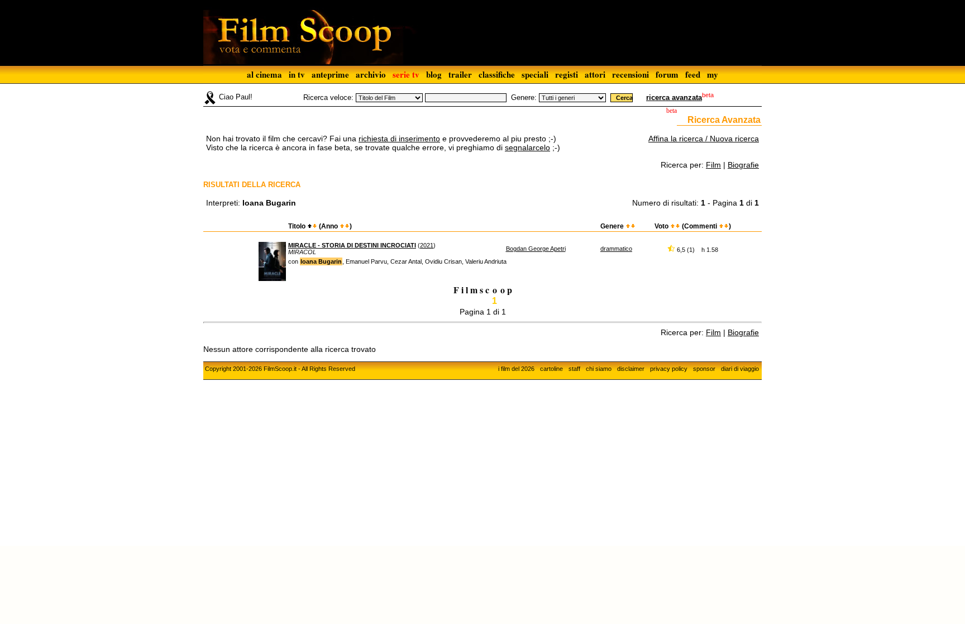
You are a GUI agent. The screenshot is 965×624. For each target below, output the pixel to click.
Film (713, 164)
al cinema (264, 74)
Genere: (524, 97)
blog (434, 74)
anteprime (330, 74)
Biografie (743, 164)
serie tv (406, 74)
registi (566, 74)
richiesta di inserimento (399, 138)
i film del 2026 (516, 368)
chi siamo (599, 368)
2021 (426, 245)
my (712, 74)
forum (667, 74)
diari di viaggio (740, 368)
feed (692, 74)
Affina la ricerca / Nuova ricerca (703, 138)
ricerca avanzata (674, 97)
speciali (535, 74)
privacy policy (668, 368)
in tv (297, 74)
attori (595, 74)
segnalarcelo (527, 147)
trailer (460, 74)
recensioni (630, 74)
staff (574, 368)
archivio (371, 74)
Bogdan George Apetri (536, 248)
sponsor (704, 368)
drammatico (616, 248)
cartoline (551, 368)
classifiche (497, 74)
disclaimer (630, 368)
